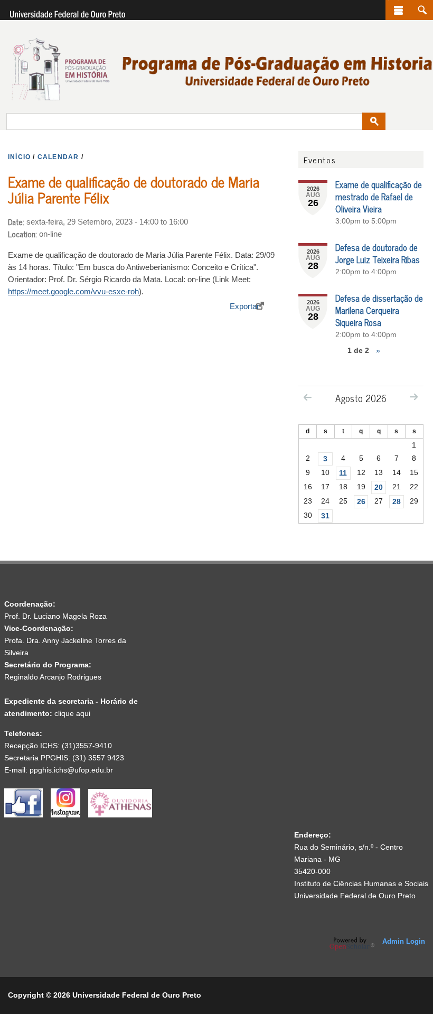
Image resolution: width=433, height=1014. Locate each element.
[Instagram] (69, 815)
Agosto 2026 (361, 398)
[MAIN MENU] (398, 10)
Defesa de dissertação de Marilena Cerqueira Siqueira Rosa (379, 310)
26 (361, 501)
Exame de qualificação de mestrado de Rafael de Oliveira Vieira (378, 197)
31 (325, 515)
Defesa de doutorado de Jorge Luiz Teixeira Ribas (377, 253)
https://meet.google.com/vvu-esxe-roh (73, 291)
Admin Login (403, 941)
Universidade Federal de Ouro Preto (355, 895)
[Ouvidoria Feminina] (120, 815)
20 (378, 487)
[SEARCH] (422, 10)
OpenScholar (352, 944)
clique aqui (72, 713)
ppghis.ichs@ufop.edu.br (71, 770)
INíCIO (19, 157)
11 (343, 473)
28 (396, 501)
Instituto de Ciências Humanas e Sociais (361, 883)
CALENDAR (58, 157)
